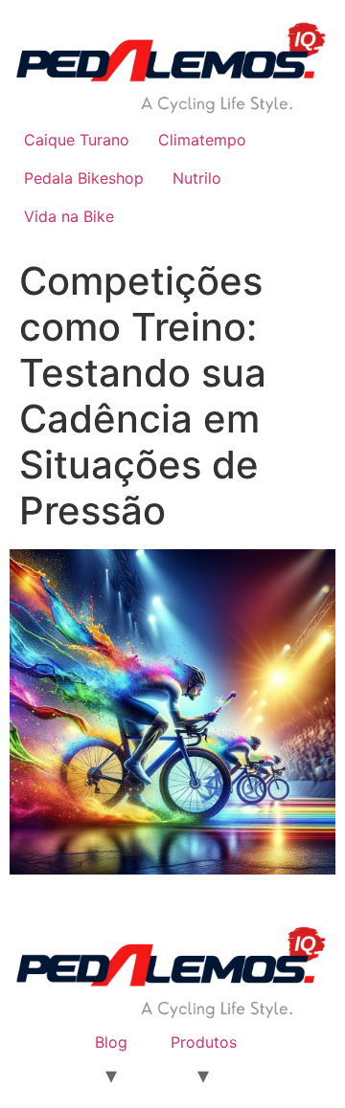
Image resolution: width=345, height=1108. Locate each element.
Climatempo (202, 139)
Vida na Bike (69, 216)
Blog (111, 1042)
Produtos (204, 1042)
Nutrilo (196, 178)
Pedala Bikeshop (84, 178)
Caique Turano (76, 139)
